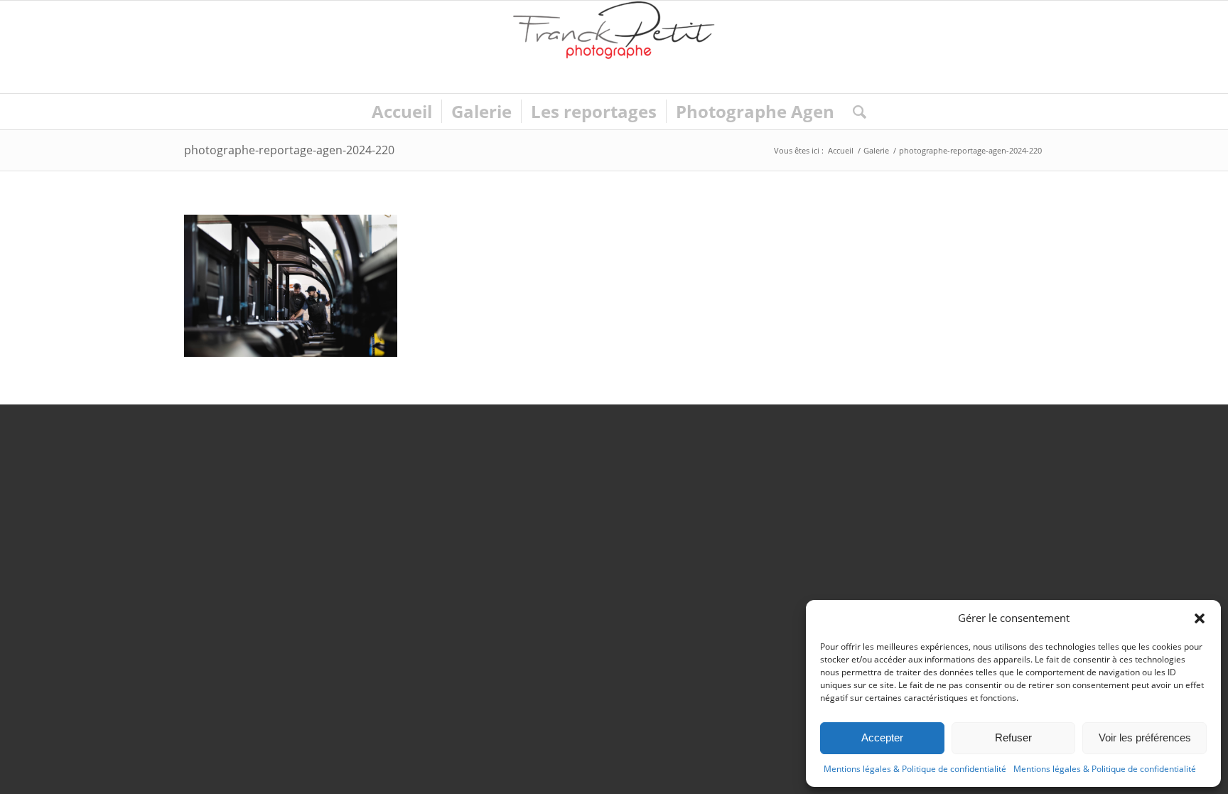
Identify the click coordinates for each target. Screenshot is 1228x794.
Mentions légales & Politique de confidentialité (915, 769)
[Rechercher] (855, 111)
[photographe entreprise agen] (614, 47)
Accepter (882, 737)
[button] (1199, 618)
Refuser (1013, 737)
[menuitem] (401, 111)
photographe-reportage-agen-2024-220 (289, 150)
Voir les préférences (1145, 737)
